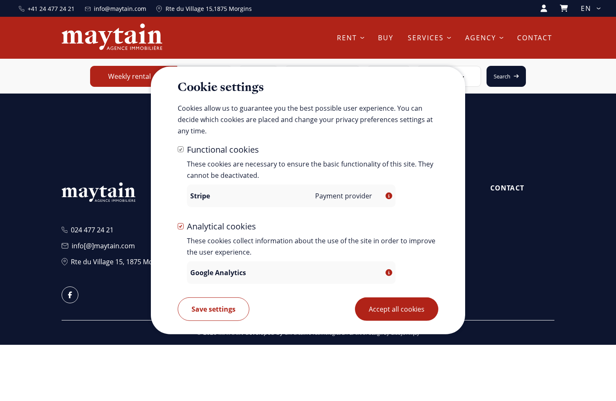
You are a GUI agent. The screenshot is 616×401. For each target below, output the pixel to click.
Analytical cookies (221, 226)
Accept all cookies (396, 309)
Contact (534, 37)
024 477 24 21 (92, 229)
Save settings (214, 309)
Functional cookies (223, 149)
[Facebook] (70, 294)
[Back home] (112, 37)
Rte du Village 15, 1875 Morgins (120, 261)
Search (502, 76)
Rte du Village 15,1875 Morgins (209, 9)
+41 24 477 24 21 (51, 9)
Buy (385, 37)
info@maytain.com (120, 9)
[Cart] (564, 8)
